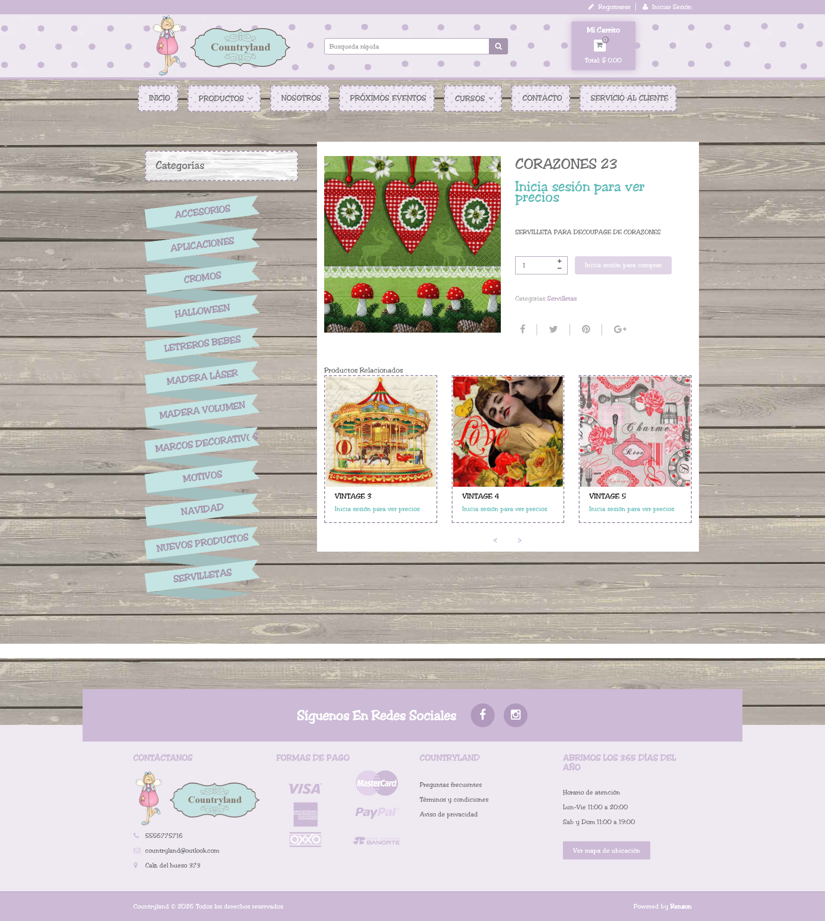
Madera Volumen (202, 410)
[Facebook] (521, 329)
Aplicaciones (202, 244)
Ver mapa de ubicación (606, 851)
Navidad (202, 510)
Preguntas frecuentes (451, 785)
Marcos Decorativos (202, 443)
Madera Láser (202, 377)
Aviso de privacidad (449, 814)
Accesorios (202, 211)
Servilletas (202, 576)
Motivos (202, 477)
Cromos (202, 278)
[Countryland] (221, 45)
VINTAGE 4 (480, 496)
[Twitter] (552, 329)
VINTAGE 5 (607, 496)
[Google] (619, 329)
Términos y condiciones (454, 799)
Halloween (202, 311)
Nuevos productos (202, 543)
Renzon (681, 906)
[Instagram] (516, 715)
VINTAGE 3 (353, 496)
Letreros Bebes (203, 344)
